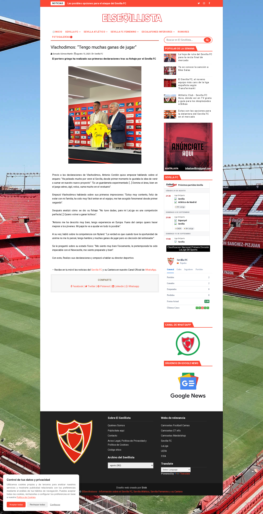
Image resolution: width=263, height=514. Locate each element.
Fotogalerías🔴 (62, 37)
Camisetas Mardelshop (173, 435)
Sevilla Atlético (94, 32)
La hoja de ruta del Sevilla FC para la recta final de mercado (195, 57)
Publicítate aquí (116, 430)
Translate (185, 473)
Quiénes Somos (116, 425)
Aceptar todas (16, 504)
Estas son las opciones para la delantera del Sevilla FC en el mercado (194, 114)
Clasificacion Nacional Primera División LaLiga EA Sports (188, 248)
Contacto (112, 435)
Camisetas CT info (171, 430)
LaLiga (164, 446)
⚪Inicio (57, 32)
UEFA (164, 451)
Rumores (183, 32)
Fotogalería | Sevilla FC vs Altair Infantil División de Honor (100, 3)
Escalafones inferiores (157, 32)
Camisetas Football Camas (175, 425)
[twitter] (198, 3)
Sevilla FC (71, 32)
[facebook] (209, 3)
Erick (144, 487)
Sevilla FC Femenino (123, 32)
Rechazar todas (37, 504)
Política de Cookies (26, 497)
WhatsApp (150, 269)
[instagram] (204, 3)
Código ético (114, 449)
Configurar (55, 504)
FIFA (163, 456)
